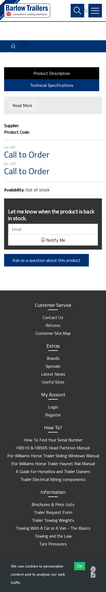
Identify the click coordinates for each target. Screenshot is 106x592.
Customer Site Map (53, 333)
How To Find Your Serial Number (53, 440)
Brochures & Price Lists (53, 504)
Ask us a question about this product (46, 260)
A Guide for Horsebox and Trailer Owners (53, 471)
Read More (22, 105)
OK (79, 566)
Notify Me (55, 240)
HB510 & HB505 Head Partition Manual (53, 447)
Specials (53, 366)
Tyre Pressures (53, 544)
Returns (53, 325)
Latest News (53, 374)
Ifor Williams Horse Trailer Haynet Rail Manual (53, 463)
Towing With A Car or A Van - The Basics (53, 528)
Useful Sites (53, 382)
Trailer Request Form (53, 512)
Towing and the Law (53, 536)
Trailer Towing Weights (53, 520)
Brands (53, 358)
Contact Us (53, 317)
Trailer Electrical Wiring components (53, 479)
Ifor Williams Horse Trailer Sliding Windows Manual (53, 455)
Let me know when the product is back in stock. (51, 215)
